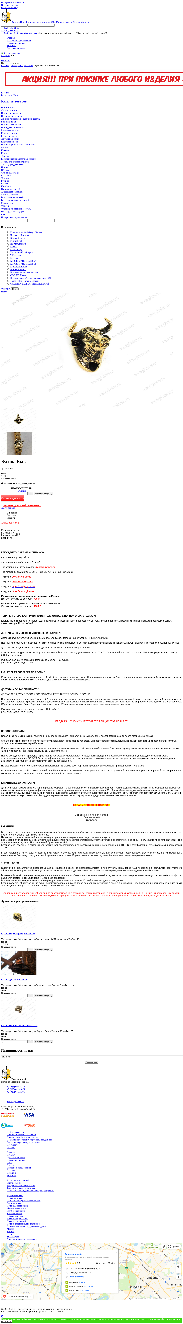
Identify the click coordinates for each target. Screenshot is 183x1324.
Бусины (5, 181)
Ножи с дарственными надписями (18, 144)
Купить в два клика (12, 498)
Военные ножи (8, 121)
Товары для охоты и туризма (15, 161)
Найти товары (10, 5)
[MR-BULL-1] (18, 430)
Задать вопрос (8, 508)
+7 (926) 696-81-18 (10, 28)
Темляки (5, 178)
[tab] (91, 227)
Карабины (6, 186)
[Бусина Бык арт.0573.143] (87, 406)
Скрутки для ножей (10, 189)
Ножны (4, 167)
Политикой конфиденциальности (163, 1319)
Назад (4, 291)
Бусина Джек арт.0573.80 (14, 979)
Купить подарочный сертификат (22, 505)
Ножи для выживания (12, 127)
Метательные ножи (10, 130)
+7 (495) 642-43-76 (10, 30)
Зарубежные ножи (10, 139)
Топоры (5, 156)
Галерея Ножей (19, 22)
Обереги (5, 170)
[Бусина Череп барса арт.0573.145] (18, 928)
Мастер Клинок (18, 269)
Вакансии (11, 1173)
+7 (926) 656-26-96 (10, 33)
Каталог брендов (81, 22)
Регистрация (7, 7)
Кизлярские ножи (9, 141)
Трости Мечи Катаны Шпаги (24, 281)
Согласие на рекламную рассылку (23, 1142)
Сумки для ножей (9, 194)
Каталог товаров (64, 22)
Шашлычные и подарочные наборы (18, 159)
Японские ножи (9, 136)
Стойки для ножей (10, 173)
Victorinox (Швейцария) (21, 252)
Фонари (5, 206)
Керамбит (6, 150)
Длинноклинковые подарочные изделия (20, 119)
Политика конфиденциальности (22, 1137)
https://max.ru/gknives (23, 591)
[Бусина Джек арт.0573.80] (18, 974)
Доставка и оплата (16, 48)
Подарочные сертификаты (14, 217)
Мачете (4, 147)
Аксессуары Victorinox (12, 192)
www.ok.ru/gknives (21, 577)
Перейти (5, 60)
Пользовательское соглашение (21, 1134)
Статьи (10, 1165)
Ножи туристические (11, 113)
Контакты (11, 45)
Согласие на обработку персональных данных (29, 1139)
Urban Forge (16, 249)
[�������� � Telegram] (91, 1316)
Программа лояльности (12, 2)
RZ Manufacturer (18, 244)
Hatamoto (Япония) (19, 235)
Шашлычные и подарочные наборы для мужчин (30, 1190)
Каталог (11, 1155)
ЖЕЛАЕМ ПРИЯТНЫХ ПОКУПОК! (91, 805)
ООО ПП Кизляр (18, 275)
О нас (9, 1162)
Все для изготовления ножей (15, 200)
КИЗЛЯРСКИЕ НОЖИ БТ (23, 264)
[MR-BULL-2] (18, 454)
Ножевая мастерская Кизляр (24, 272)
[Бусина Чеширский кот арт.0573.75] (18, 1020)
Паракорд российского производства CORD (31, 278)
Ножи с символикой (11, 124)
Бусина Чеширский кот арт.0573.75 (19, 1025)
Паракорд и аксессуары (12, 211)
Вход (15, 7)
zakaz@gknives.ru (28, 33)
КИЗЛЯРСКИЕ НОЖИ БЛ (23, 261)
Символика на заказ (16, 43)
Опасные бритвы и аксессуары (16, 209)
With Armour (16, 255)
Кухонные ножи (9, 133)
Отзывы (11, 1170)
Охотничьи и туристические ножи (23, 1200)
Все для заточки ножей (12, 197)
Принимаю (6, 1321)
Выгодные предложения (19, 40)
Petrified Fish (16, 241)
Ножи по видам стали (11, 116)
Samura (13, 246)
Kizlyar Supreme (18, 238)
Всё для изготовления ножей (21, 1185)
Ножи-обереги (8, 107)
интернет (41, 22)
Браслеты (5, 183)
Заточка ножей (14, 1183)
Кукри (4, 153)
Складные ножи (9, 110)
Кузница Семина (18, 266)
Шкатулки (6, 175)
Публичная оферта (16, 1132)
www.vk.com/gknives (22, 581)
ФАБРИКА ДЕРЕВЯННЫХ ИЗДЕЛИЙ (29, 284)
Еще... (4, 214)
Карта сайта (12, 1145)
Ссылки (11, 1147)
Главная (11, 38)
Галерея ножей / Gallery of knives (26, 232)
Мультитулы (7, 203)
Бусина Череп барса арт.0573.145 (18, 933)
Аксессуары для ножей (22, 65)
